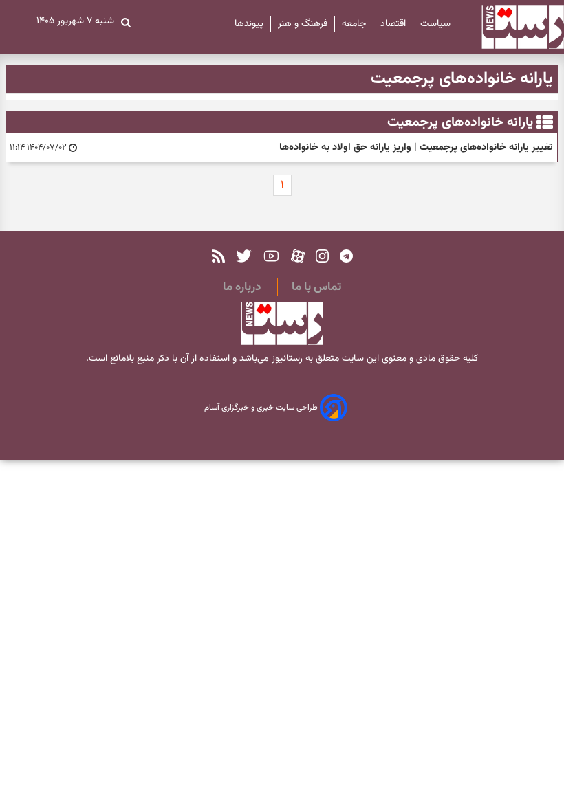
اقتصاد (393, 24)
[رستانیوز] (510, 27)
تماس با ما (316, 287)
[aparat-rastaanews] (298, 256)
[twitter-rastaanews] (244, 256)
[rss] (218, 256)
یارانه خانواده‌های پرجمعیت (460, 122)
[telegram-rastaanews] (346, 256)
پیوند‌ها (249, 24)
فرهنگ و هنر (302, 24)
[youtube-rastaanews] (271, 256)
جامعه (354, 24)
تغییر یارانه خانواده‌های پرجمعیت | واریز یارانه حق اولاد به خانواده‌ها (416, 147)
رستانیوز (286, 358)
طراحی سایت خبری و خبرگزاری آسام (262, 408)
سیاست (435, 24)
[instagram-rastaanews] (322, 256)
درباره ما (242, 287)
